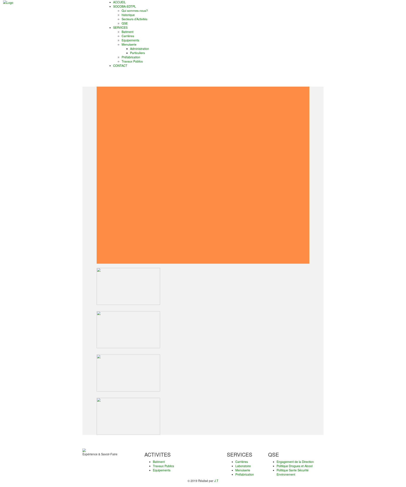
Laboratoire (243, 466)
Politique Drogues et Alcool (295, 466)
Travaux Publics (163, 466)
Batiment (159, 462)
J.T (216, 481)
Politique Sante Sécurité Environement (293, 472)
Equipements (161, 470)
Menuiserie (242, 470)
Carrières (241, 462)
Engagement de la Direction (295, 462)
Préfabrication (244, 474)
